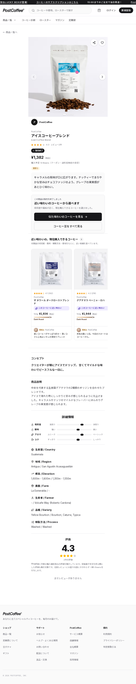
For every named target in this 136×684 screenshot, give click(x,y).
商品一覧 (7, 20)
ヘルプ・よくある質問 (47, 640)
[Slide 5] (72, 114)
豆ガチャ (7, 647)
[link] (51, 293)
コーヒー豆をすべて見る (68, 226)
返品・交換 (41, 659)
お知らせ (40, 634)
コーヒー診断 (28, 20)
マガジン (59, 20)
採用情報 (74, 659)
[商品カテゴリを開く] (14, 20)
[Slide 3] (69, 114)
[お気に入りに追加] (102, 42)
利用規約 (107, 634)
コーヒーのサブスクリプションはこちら (46, 2)
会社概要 (74, 647)
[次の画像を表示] (102, 77)
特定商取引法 (109, 647)
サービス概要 (76, 634)
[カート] (99, 10)
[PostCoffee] (13, 10)
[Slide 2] (67, 114)
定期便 (72, 20)
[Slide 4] (70, 114)
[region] (68, 293)
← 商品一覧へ (10, 32)
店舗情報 (74, 640)
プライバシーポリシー (113, 640)
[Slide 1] (64, 114)
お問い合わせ (42, 647)
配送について (42, 653)
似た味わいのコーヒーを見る (66, 216)
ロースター (45, 20)
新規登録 (126, 10)
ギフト (6, 653)
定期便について (10, 640)
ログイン (111, 10)
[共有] (94, 42)
